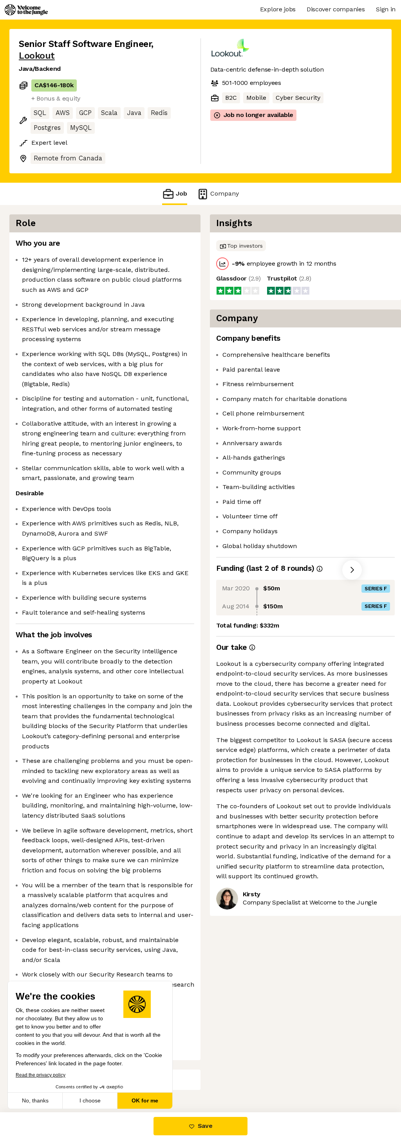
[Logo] (26, 9)
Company (224, 193)
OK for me (145, 1100)
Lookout (37, 55)
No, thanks (35, 1100)
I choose (90, 1100)
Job (181, 193)
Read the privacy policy (40, 1075)
